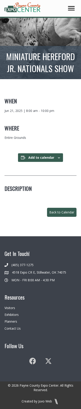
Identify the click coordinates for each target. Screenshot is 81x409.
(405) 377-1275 (22, 265)
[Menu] (71, 8)
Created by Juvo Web (37, 401)
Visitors (9, 308)
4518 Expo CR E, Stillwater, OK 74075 (39, 272)
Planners (10, 321)
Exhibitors (11, 314)
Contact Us (12, 328)
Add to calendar (41, 158)
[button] (61, 212)
